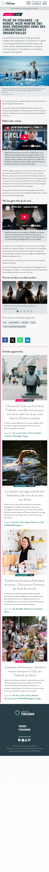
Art (4, 323)
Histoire (38, 433)
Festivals (31, 433)
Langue (36, 3)
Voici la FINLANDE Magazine (14, 327)
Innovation (8, 436)
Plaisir (22, 522)
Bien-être (15, 522)
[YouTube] (26, 740)
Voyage (25, 436)
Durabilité (19, 608)
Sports (28, 522)
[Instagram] (29, 740)
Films (33, 323)
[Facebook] (19, 740)
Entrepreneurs (29, 608)
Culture (25, 323)
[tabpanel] (24, 296)
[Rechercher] (28, 3)
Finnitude (38, 608)
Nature (6, 611)
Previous (6, 296)
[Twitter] (22, 739)
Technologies (17, 436)
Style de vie (35, 522)
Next (44, 296)
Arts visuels (14, 323)
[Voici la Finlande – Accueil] (8, 3)
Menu (44, 3)
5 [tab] (34, 311)
